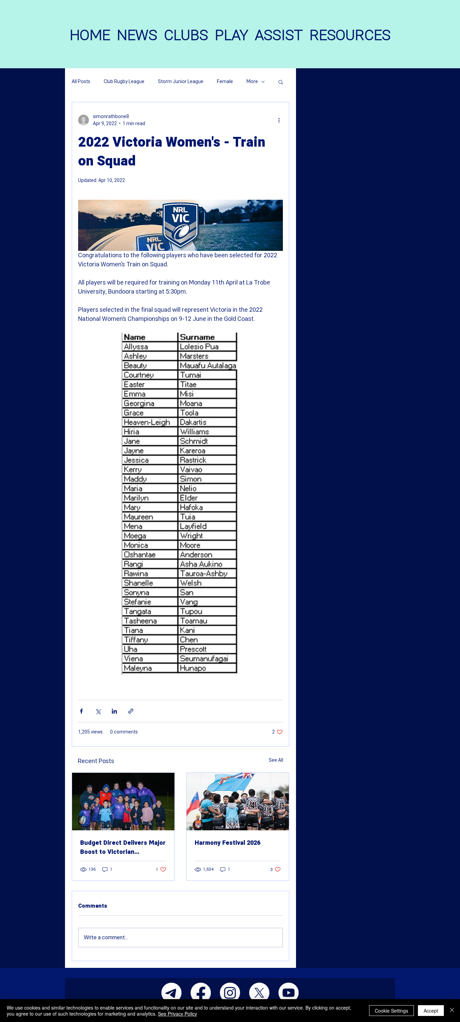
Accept (431, 1010)
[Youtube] (288, 993)
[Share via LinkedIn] (114, 711)
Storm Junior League (180, 81)
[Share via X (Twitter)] (98, 711)
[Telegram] (171, 993)
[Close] (452, 1011)
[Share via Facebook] (81, 711)
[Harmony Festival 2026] (238, 801)
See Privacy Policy (177, 1013)
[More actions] (279, 120)
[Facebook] (201, 993)
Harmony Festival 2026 (227, 842)
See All (276, 760)
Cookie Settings (391, 1010)
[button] (280, 81)
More (252, 81)
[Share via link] (131, 711)
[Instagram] (230, 993)
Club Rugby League (124, 81)
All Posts (81, 81)
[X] (259, 993)
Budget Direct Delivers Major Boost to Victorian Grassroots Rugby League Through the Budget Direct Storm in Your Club (123, 847)
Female (225, 81)
